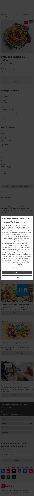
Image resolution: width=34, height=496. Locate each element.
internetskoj (11, 225)
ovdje (20, 264)
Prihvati (17, 272)
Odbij (17, 277)
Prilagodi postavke (17, 268)
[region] (17, 248)
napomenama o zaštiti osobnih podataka (14, 262)
